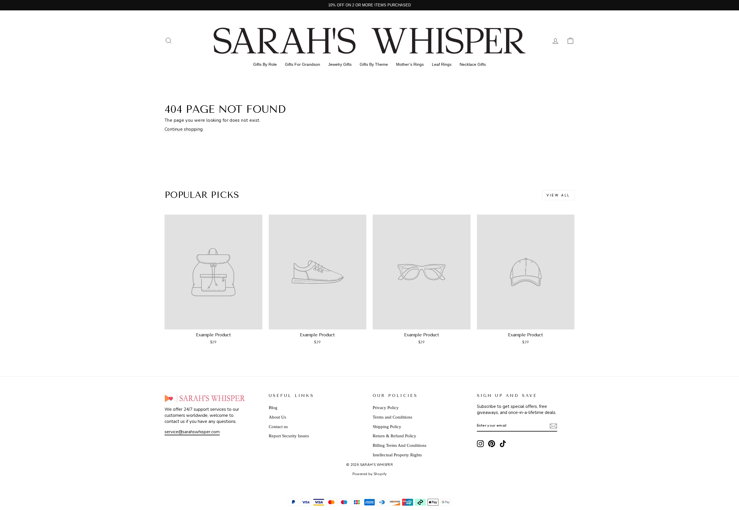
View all (558, 195)
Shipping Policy (387, 426)
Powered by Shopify (369, 474)
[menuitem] (265, 64)
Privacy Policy (386, 407)
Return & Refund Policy (394, 436)
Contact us (278, 426)
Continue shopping (184, 129)
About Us (277, 417)
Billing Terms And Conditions (399, 445)
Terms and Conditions (392, 417)
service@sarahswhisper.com (192, 432)
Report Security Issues (289, 436)
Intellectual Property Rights (397, 455)
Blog (273, 407)
